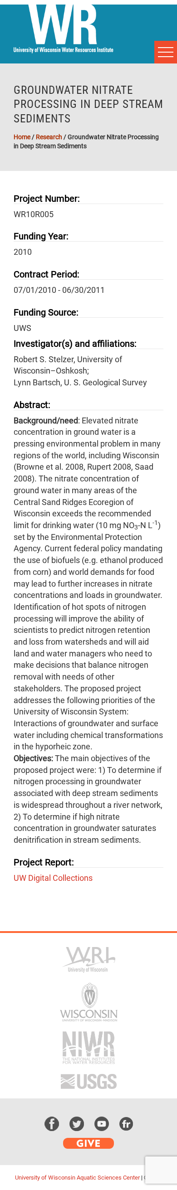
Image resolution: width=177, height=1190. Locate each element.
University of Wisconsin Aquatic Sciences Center (77, 1177)
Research (49, 137)
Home (22, 137)
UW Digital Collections (53, 878)
